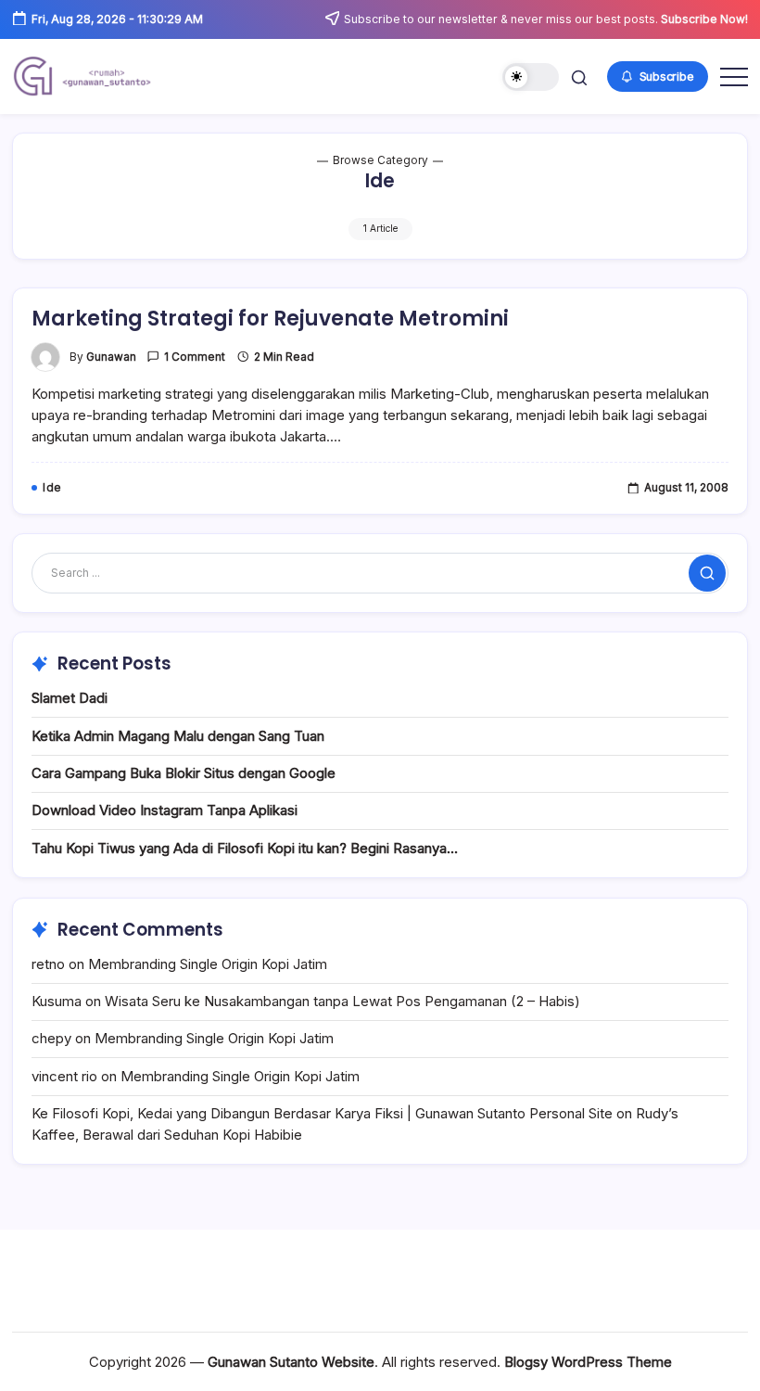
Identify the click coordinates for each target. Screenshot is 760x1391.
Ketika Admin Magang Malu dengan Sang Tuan (178, 736)
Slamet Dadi (70, 698)
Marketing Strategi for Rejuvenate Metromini (270, 318)
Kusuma (57, 1001)
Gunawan (111, 357)
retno (48, 964)
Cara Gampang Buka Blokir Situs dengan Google (184, 773)
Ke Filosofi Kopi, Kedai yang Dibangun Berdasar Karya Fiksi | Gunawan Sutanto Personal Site (322, 1113)
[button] (530, 77)
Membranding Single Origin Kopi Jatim (207, 964)
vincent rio (64, 1076)
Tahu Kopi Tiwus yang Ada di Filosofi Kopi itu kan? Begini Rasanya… (245, 848)
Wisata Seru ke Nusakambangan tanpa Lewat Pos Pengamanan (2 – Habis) (342, 1001)
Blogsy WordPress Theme (588, 1362)
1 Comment (194, 357)
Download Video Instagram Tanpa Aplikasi (165, 810)
